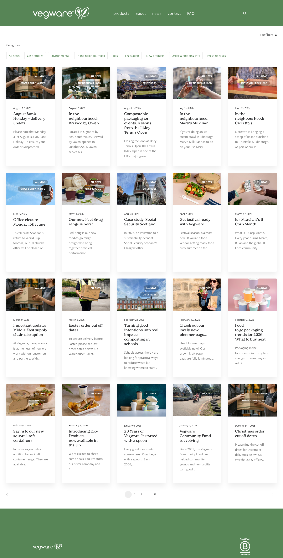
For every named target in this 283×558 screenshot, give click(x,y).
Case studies (149, 83)
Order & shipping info (32, 83)
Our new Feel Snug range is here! (86, 222)
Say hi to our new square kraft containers (28, 436)
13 (155, 494)
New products (93, 188)
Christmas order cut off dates (250, 434)
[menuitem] (121, 13)
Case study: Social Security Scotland (140, 222)
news (157, 13)
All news (40, 76)
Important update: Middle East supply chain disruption (30, 330)
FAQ (191, 13)
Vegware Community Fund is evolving (195, 436)
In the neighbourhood (88, 83)
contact (174, 13)
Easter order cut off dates (86, 328)
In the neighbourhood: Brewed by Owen (84, 118)
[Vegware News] (61, 13)
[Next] (271, 495)
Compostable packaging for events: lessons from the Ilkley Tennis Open (137, 123)
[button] (246, 13)
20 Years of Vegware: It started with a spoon (140, 436)
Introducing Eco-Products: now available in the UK (83, 438)
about (141, 13)
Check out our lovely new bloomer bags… (193, 330)
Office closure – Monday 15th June (29, 222)
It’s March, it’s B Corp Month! (249, 222)
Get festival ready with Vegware (195, 222)
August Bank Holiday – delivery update (29, 118)
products (121, 13)
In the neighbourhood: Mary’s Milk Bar (194, 118)
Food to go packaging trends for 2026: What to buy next (250, 332)
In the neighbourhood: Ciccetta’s (249, 118)
